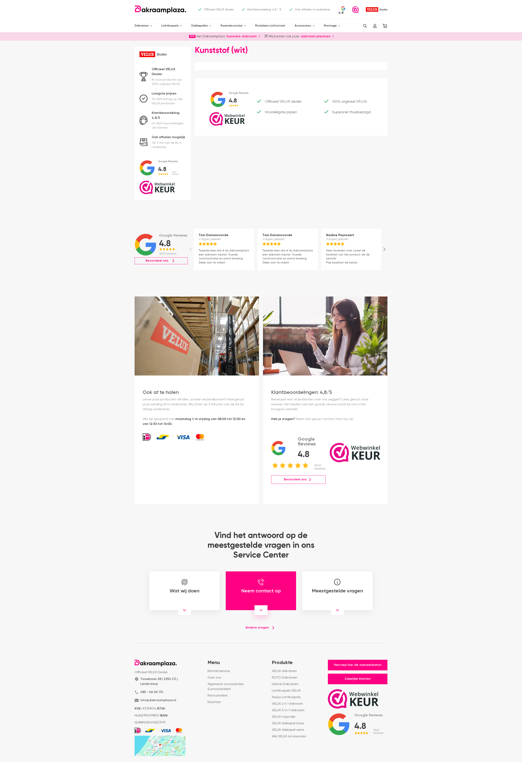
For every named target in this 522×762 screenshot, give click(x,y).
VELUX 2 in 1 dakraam (287, 703)
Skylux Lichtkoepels (286, 697)
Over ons (214, 677)
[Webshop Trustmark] (355, 9)
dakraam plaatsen (316, 36)
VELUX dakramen (284, 671)
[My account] (374, 26)
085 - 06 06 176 (151, 692)
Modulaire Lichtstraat (270, 25)
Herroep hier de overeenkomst (358, 665)
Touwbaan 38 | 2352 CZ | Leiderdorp (159, 682)
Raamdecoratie (231, 25)
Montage (330, 25)
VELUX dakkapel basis (288, 723)
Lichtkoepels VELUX (286, 690)
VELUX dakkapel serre (288, 730)
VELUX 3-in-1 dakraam (288, 710)
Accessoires (303, 25)
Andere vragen (257, 627)
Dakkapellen (199, 25)
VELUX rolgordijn (283, 717)
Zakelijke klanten (358, 679)
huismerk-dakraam (242, 36)
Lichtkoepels (170, 25)
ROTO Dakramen (284, 677)
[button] (365, 26)
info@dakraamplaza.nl (158, 700)
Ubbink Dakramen (285, 684)
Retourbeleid (217, 695)
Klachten (214, 702)
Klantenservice (219, 671)
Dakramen (142, 25)
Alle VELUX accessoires (289, 736)
